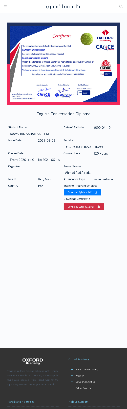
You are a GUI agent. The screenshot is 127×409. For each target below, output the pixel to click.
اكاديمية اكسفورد (63, 6)
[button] (83, 192)
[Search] (121, 6)
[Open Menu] (5, 6)
